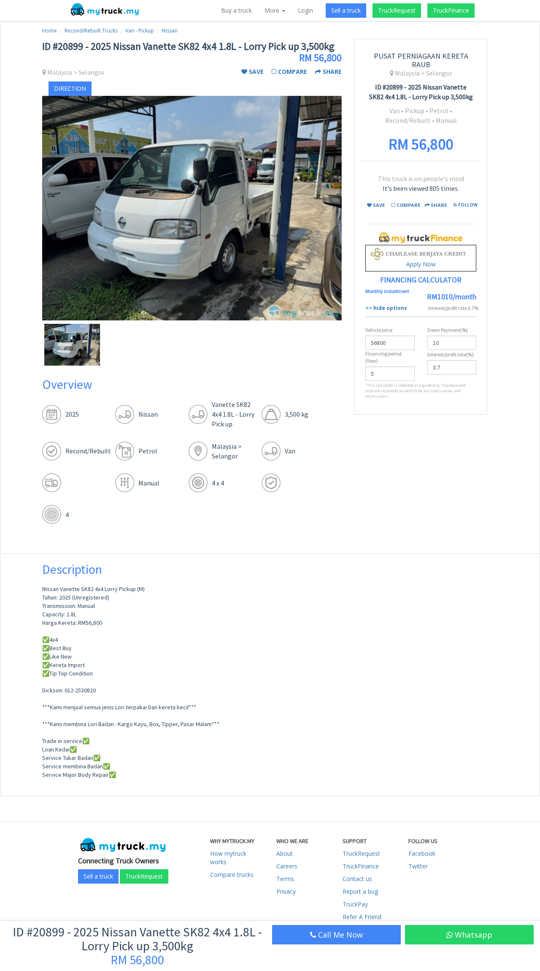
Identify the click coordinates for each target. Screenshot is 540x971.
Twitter (418, 866)
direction (70, 88)
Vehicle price (378, 330)
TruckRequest (397, 10)
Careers (286, 866)
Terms (285, 879)
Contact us (357, 879)
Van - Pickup (139, 30)
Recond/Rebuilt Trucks (91, 30)
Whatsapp (472, 935)
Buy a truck (236, 10)
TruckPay (355, 904)
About (284, 853)
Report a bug (360, 891)
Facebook (421, 853)
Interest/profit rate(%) (450, 354)
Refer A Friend (362, 917)
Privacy (286, 891)
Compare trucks (232, 875)
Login (305, 10)
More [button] (273, 10)
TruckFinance (451, 10)
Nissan (170, 30)
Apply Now (421, 264)
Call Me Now (339, 935)
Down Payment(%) (447, 330)
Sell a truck (346, 10)
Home (49, 30)
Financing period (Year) (383, 357)
